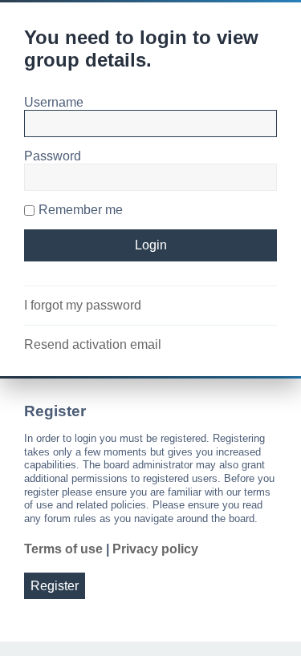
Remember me (81, 210)
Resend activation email (92, 344)
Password (52, 156)
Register (55, 586)
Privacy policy (155, 549)
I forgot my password (82, 305)
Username (53, 102)
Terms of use (63, 549)
